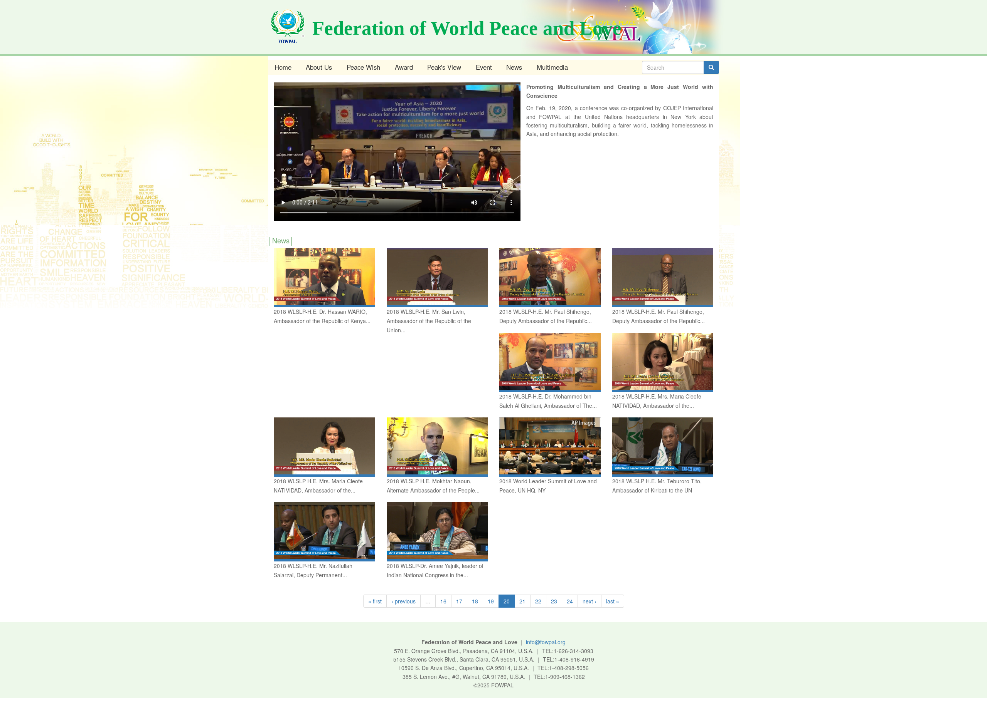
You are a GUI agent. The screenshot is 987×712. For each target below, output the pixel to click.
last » (612, 601)
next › (589, 601)
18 (475, 601)
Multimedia (552, 67)
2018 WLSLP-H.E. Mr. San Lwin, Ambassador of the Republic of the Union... (429, 321)
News (514, 67)
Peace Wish (363, 67)
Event (484, 67)
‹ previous (403, 601)
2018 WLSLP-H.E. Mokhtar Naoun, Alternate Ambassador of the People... (433, 485)
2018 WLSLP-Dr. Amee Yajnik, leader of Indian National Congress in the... (435, 570)
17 (459, 601)
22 (538, 601)
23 (554, 601)
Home (283, 67)
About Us (319, 67)
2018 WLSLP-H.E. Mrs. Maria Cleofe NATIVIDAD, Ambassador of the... (656, 400)
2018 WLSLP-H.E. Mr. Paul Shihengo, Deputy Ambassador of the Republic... (545, 316)
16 (443, 601)
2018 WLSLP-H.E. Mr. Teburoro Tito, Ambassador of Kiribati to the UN (657, 485)
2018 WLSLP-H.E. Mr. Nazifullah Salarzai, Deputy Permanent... (313, 570)
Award (404, 67)
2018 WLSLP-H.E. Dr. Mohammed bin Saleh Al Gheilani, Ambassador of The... (548, 400)
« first (375, 601)
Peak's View (444, 67)
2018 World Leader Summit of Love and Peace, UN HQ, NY (548, 485)
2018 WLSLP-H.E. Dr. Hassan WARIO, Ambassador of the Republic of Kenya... (322, 316)
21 (522, 601)
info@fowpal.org (546, 642)
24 (570, 601)
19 (491, 601)
